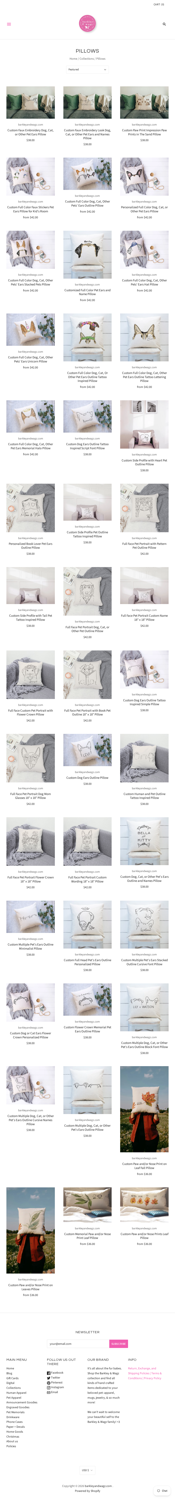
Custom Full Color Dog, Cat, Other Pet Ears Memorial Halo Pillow (30, 446)
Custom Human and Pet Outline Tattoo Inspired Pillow (144, 796)
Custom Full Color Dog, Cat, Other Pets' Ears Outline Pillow (87, 203)
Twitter (55, 1378)
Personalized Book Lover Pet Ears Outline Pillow (30, 546)
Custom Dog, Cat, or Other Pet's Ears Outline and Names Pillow (144, 879)
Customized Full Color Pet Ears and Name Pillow (87, 292)
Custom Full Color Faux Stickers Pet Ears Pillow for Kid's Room (30, 209)
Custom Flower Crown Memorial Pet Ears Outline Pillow (87, 1029)
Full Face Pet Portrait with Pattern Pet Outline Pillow (144, 546)
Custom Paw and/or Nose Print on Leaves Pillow (30, 1287)
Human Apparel (16, 1393)
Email (54, 1392)
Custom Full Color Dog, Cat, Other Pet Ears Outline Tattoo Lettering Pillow (144, 377)
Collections (87, 59)
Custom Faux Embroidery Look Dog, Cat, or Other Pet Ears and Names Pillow (87, 134)
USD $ (85, 1470)
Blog (9, 1373)
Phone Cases (14, 1422)
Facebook (56, 1373)
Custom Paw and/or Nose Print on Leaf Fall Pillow (144, 1166)
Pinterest (56, 1382)
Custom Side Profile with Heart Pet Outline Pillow (144, 462)
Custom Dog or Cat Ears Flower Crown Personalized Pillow (30, 1035)
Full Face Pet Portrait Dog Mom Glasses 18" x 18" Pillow (30, 796)
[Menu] (9, 24)
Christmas (12, 1437)
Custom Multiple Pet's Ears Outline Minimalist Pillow (30, 946)
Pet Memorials (15, 1412)
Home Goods (14, 1432)
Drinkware (12, 1417)
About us (12, 1441)
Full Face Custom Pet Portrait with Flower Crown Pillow (30, 712)
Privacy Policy (152, 1378)
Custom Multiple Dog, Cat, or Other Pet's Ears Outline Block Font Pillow (144, 1045)
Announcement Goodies (21, 1402)
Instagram (57, 1387)
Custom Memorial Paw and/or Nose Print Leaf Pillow (87, 1236)
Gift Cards (12, 1378)
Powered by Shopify (87, 1491)
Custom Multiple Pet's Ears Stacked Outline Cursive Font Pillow (144, 962)
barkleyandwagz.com (30, 125)
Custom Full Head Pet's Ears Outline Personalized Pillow (87, 962)
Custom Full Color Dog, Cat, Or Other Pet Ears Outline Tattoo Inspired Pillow (87, 377)
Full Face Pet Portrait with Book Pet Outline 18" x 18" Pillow (87, 712)
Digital (10, 1383)
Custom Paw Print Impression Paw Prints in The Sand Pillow (144, 132)
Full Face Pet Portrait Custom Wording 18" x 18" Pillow (87, 879)
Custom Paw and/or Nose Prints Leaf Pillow (144, 1236)
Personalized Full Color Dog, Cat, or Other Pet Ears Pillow (144, 209)
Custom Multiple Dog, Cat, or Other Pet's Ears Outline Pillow (87, 1127)
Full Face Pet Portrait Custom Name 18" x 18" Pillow (144, 617)
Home (73, 59)
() (159, 4)
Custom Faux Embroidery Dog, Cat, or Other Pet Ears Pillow (30, 132)
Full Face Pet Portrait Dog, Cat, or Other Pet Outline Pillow (87, 629)
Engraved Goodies (17, 1407)
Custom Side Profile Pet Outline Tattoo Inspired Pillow (87, 534)
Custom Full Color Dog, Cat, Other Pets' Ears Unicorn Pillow (30, 359)
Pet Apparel (13, 1398)
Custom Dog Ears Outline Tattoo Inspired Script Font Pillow (87, 446)
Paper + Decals (15, 1427)
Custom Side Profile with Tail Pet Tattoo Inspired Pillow (30, 617)
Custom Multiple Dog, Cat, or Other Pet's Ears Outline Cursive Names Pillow (30, 1120)
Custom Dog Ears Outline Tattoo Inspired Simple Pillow (144, 702)
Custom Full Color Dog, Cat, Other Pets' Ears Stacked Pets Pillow (30, 282)
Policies (11, 1446)
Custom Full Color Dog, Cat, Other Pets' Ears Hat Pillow (144, 282)
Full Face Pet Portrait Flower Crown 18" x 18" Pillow (30, 879)
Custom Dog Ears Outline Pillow (87, 778)
